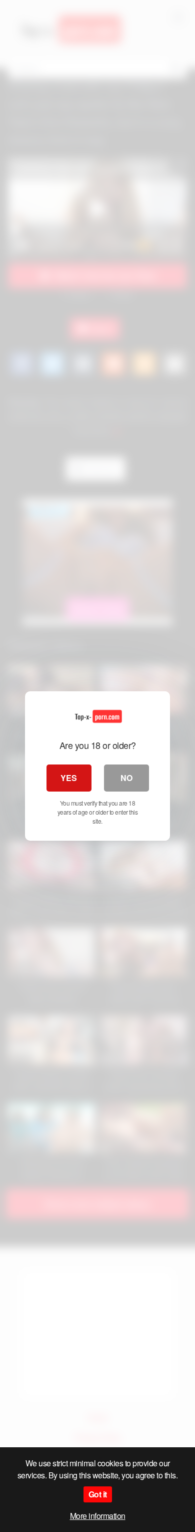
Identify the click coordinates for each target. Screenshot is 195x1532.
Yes (68, 778)
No (126, 778)
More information (98, 1515)
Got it (97, 1494)
